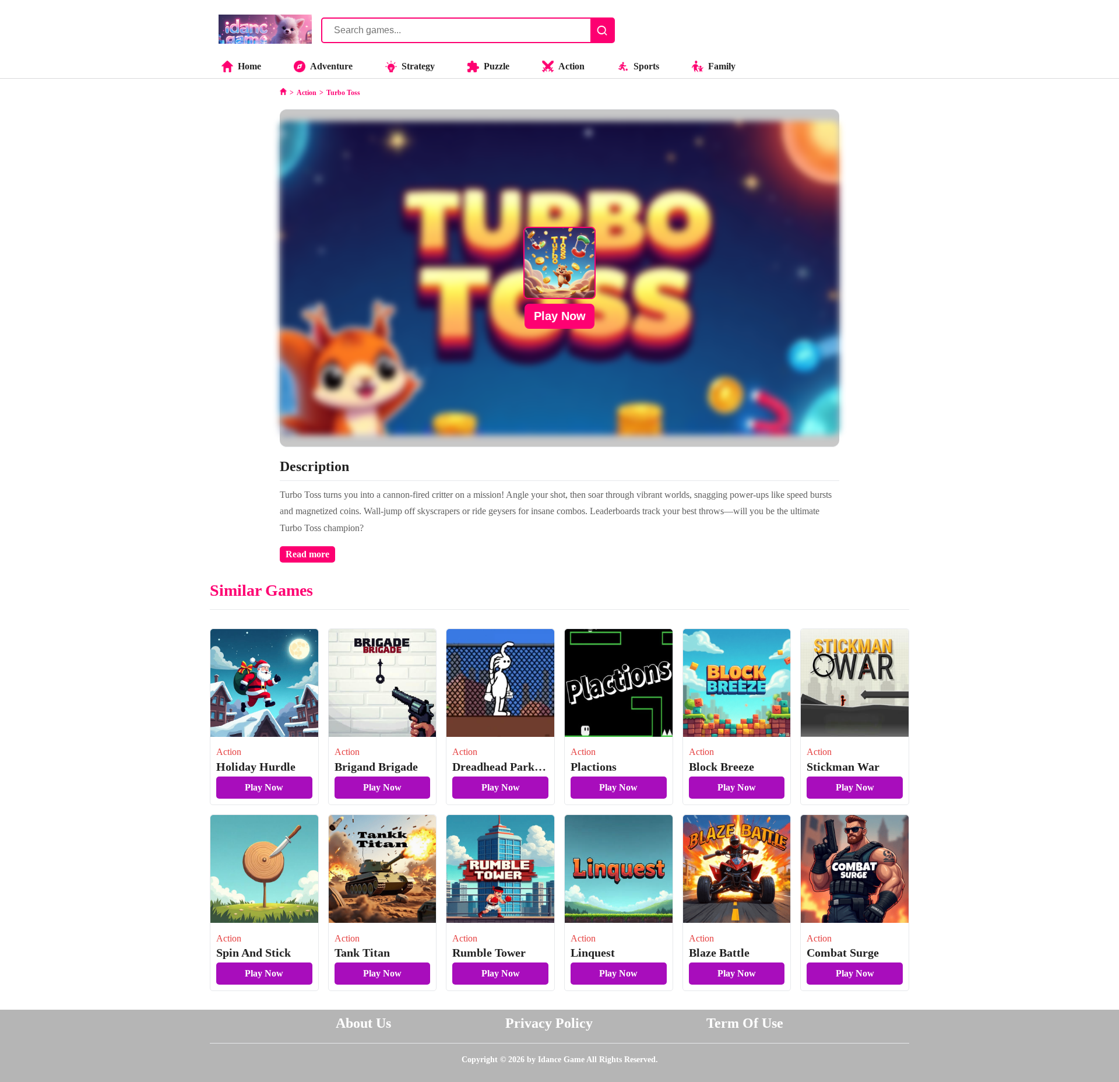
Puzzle (496, 66)
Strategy (418, 66)
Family (722, 66)
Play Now (560, 316)
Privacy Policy (549, 1023)
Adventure (331, 66)
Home (249, 66)
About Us (363, 1023)
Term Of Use (744, 1023)
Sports (646, 66)
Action (571, 66)
